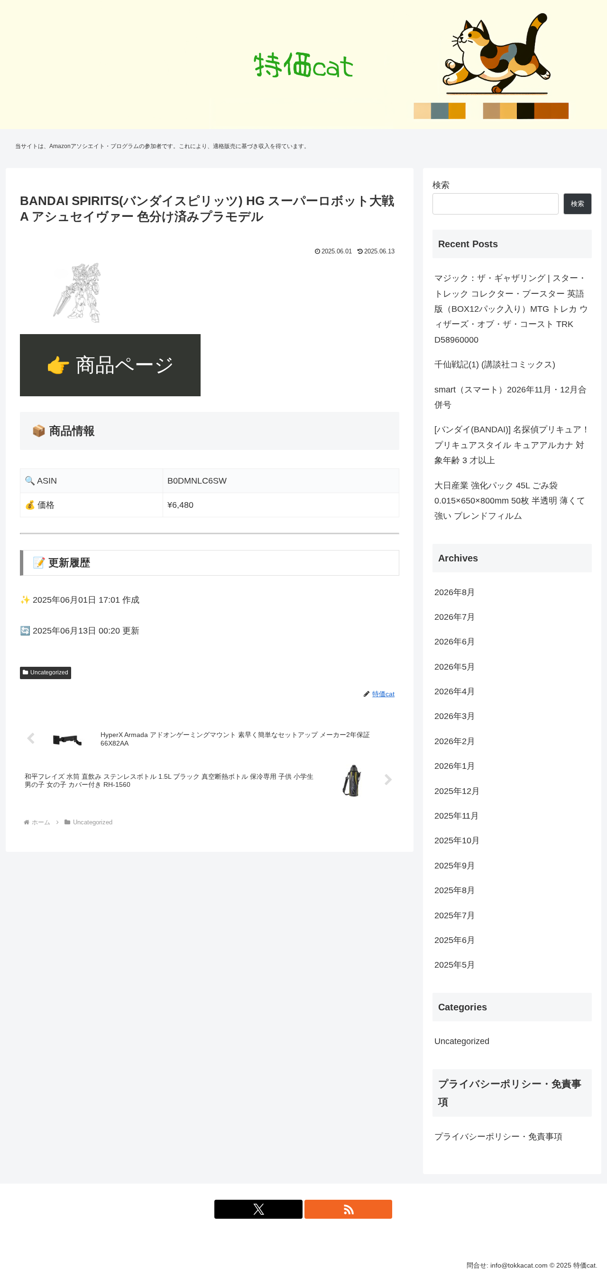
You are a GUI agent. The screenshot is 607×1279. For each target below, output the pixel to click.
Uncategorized (49, 672)
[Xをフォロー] (258, 1209)
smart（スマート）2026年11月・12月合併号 (510, 397)
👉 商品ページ (110, 365)
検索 (441, 185)
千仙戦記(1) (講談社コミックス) (494, 364)
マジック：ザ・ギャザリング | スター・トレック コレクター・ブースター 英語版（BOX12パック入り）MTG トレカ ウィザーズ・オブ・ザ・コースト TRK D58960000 (511, 309)
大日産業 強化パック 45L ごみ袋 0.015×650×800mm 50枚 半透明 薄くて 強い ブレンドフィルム (509, 501)
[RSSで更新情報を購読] (348, 1209)
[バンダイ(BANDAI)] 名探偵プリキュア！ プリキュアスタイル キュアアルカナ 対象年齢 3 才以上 (512, 445)
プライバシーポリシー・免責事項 (498, 1136)
